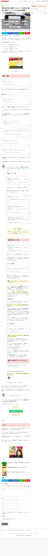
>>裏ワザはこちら (22, 246)
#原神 (15, 147)
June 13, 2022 (12, 126)
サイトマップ (20, 1)
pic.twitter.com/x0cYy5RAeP (12, 207)
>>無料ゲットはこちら (25, 176)
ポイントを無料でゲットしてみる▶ (16, 426)
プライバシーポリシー (31, 1)
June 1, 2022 (12, 85)
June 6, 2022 (19, 160)
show (18, 71)
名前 (3, 513)
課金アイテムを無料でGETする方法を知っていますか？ (15, 487)
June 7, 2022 (20, 138)
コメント (3, 504)
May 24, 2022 (20, 235)
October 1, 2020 (18, 347)
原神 (2, 5)
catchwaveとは (26, 1)
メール (3, 518)
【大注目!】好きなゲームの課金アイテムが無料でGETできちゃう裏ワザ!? (18, 478)
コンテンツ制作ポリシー (38, 1)
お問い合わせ (43, 1)
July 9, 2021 (16, 149)
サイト (3, 523)
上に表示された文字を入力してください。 (9, 534)
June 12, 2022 (17, 223)
